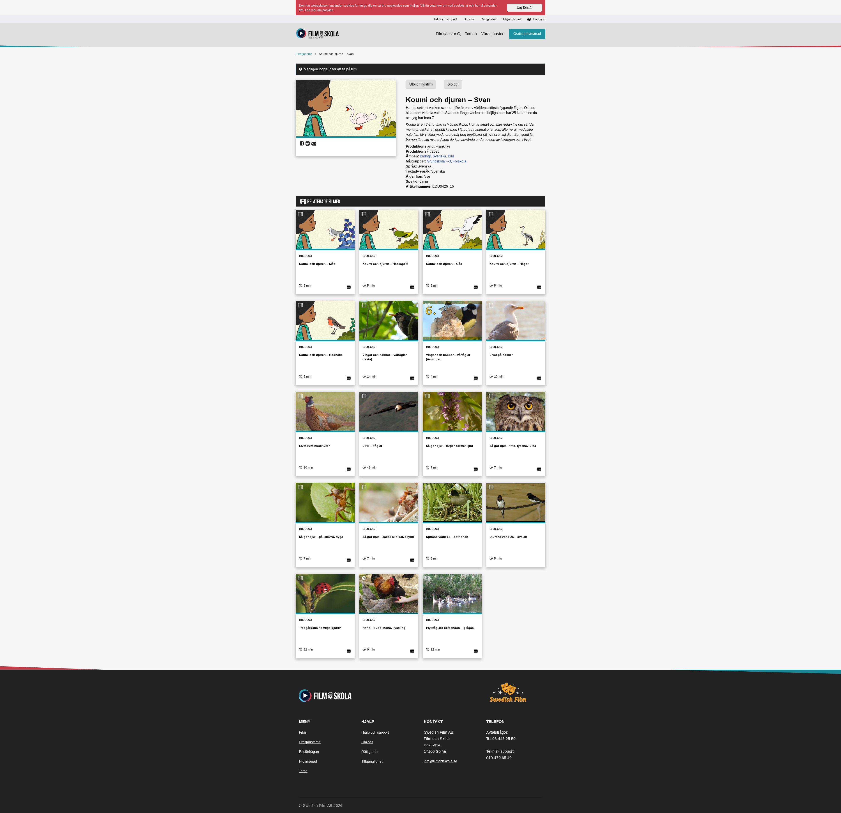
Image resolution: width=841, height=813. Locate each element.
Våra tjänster (492, 34)
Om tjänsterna (310, 742)
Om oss (367, 742)
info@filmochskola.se (440, 761)
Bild (451, 156)
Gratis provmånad (527, 34)
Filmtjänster (446, 34)
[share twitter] (307, 143)
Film (302, 732)
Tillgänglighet (371, 761)
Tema (303, 771)
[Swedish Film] (514, 692)
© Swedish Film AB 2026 (320, 805)
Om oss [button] (468, 19)
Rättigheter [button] (488, 19)
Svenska (439, 156)
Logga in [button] (538, 19)
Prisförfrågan (309, 752)
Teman (471, 34)
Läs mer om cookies (319, 10)
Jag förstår (524, 7)
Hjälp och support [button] (445, 19)
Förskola (459, 161)
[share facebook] (301, 143)
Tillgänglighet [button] (512, 19)
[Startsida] (317, 34)
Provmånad (308, 761)
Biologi (425, 156)
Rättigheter (369, 752)
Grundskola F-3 (439, 161)
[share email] (314, 143)
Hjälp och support (375, 732)
